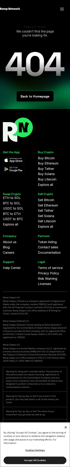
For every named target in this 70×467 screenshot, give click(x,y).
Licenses (44, 284)
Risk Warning (47, 278)
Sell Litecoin (47, 221)
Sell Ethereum (48, 205)
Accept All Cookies (35, 460)
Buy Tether (46, 169)
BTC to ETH (12, 214)
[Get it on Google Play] (14, 169)
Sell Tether (45, 210)
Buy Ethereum (48, 163)
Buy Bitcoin (46, 158)
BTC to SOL (11, 203)
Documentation (49, 252)
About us (9, 242)
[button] (60, 9)
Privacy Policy (48, 273)
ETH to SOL (12, 198)
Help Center (12, 268)
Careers (8, 252)
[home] (10, 9)
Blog (6, 247)
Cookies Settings (35, 450)
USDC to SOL (13, 208)
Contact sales (48, 247)
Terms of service (50, 268)
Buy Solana (46, 174)
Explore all (45, 185)
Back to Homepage (35, 96)
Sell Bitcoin (46, 200)
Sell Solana (46, 216)
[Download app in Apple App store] (14, 160)
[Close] (66, 427)
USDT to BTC (13, 219)
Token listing (47, 242)
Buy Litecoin (47, 179)
